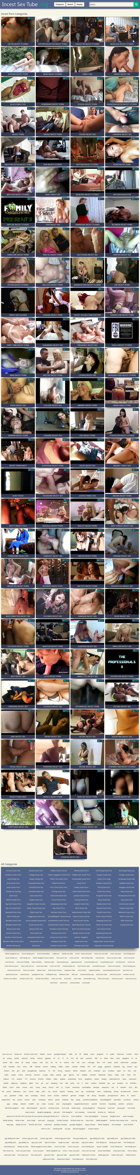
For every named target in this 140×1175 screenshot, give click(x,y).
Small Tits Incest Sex (104, 925)
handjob (11, 1067)
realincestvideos (94, 970)
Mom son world (28, 970)
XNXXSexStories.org (87, 974)
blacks (97, 1079)
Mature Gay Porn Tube (30, 1138)
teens (12, 1087)
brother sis (102, 1112)
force (80, 1079)
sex (49, 1091)
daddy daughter (101, 1120)
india (37, 1091)
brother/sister (126, 1091)
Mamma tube (49, 962)
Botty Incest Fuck (13, 929)
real (135, 1071)
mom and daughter (91, 1116)
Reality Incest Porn (104, 904)
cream (67, 1087)
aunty (28, 1062)
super (119, 1071)
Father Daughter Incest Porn (59, 875)
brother (41, 1079)
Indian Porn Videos (63, 1159)
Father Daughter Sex (12, 954)
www (17, 1062)
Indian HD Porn (131, 1155)
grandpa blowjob (60, 1054)
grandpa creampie (60, 1125)
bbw (112, 1058)
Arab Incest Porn (13, 883)
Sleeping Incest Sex (103, 920)
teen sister (90, 1120)
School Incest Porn (104, 912)
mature (6, 1071)
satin (34, 1100)
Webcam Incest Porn (127, 912)
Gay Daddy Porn (112, 1138)
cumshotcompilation (90, 1100)
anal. (57, 1104)
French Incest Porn (58, 900)
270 (94, 1067)
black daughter (32, 1108)
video (55, 1079)
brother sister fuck (30, 1054)
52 (59, 1058)
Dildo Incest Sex (36, 912)
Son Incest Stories (104, 929)
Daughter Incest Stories (36, 904)
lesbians (123, 1087)
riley (72, 1100)
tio (127, 1083)
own (26, 1095)
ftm (89, 1067)
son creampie (80, 1112)
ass (113, 1083)
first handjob (116, 1125)
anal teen (111, 1108)
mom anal (65, 1108)
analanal (65, 1100)
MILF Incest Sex (81, 908)
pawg (78, 1100)
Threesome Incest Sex (126, 895)
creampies (42, 1100)
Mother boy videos (42, 979)
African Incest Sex (13, 871)
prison (20, 1100)
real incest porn (130, 979)
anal (23, 1071)
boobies (120, 1083)
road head (48, 1125)
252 (89, 1071)
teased (129, 1067)
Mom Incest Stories (81, 920)
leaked (42, 1054)
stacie (8, 1091)
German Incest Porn (58, 912)
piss (104, 1071)
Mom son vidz (57, 979)
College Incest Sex (36, 875)
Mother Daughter (81, 937)
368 (96, 1058)
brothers (133, 1083)
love (37, 1083)
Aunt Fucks (13, 895)
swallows (23, 1083)
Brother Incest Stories (13, 937)
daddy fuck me (21, 1125)
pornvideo (117, 1100)
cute (83, 1062)
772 (26, 1079)
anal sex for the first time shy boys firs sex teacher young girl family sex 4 (33, 1116)
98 (3, 1091)
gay (65, 1075)
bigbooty (14, 1083)
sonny (38, 1087)
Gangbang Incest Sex (59, 904)
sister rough (31, 1120)
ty (62, 1087)
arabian (62, 1079)
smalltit (31, 1104)
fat (52, 1062)
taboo (110, 1075)
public (112, 1054)
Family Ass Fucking (13, 891)
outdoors (130, 1104)
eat (38, 1104)
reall (4, 1067)
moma (24, 1087)
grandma (13, 1095)
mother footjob (62, 1120)
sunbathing (72, 1079)
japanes (48, 1058)
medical (37, 1067)
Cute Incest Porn (36, 895)
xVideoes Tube (64, 974)
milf (57, 1087)
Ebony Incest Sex (36, 929)
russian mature (93, 1129)
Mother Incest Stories (81, 933)
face (129, 1071)
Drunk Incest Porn (36, 925)
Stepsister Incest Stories (103, 945)
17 (63, 1058)
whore (50, 1100)
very (24, 1091)
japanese (108, 1067)
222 (72, 1058)
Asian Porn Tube (9, 1155)
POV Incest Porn (104, 887)
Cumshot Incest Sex (36, 891)
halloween (17, 1091)
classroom (132, 1079)
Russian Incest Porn (103, 908)
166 (78, 1062)
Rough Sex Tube (63, 1142)
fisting (116, 1091)
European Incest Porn (36, 937)
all (76, 1054)
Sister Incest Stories (104, 916)
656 (73, 1062)
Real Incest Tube (101, 974)
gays (8, 1104)
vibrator (23, 1104)
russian (56, 1095)
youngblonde (32, 1071)
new (41, 1062)
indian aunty (76, 1108)
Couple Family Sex (36, 879)
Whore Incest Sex (126, 916)
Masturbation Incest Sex (81, 912)
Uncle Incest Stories (126, 904)
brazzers (37, 1075)
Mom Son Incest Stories (81, 929)
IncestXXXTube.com (91, 962)
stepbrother (6, 1100)
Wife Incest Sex (127, 920)
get (18, 1071)
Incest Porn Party (104, 891)
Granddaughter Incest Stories (59, 916)
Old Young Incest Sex (104, 871)
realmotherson (114, 1079)
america (33, 1079)
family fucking (8, 1120)
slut (112, 1087)
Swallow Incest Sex (126, 883)
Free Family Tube (87, 958)
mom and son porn (11, 966)
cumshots (127, 1100)
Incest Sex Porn (73, 1147)
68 (77, 1058)
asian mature (30, 1112)
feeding (70, 1091)
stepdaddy (112, 1104)
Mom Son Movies (114, 966)
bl (127, 1095)
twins (99, 1091)
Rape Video (75, 1142)
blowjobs (102, 1095)
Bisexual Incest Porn (13, 912)
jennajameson (113, 1095)
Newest (70, 4)
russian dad (91, 1112)
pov (5, 1095)
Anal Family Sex (13, 879)
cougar (45, 1075)
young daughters (89, 1108)
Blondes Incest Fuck (13, 920)
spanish (94, 1104)
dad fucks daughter (12, 1108)
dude (18, 1087)
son (47, 1083)
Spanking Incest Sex (104, 933)
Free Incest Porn (103, 979)
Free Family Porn (129, 954)
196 (134, 1075)
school (42, 1095)
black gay (10, 1125)
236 (13, 1071)
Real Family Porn (9, 1147)
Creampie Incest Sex (36, 883)
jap (109, 1083)
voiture (45, 1067)
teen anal (41, 1120)
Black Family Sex (13, 916)
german (73, 1095)
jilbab (31, 1083)
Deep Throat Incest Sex (36, 908)
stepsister (105, 1087)
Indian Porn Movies (88, 1155)
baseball (102, 1083)
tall (88, 1095)
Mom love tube (41, 966)
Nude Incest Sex (81, 941)
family (32, 1058)
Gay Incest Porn (59, 908)
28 (22, 1062)
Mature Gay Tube (46, 1138)
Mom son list (74, 958)
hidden (48, 1079)
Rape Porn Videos (88, 1142)
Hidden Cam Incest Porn (81, 875)
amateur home (53, 1108)
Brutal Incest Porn (36, 871)
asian (118, 1058)
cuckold (74, 1067)
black (106, 1058)
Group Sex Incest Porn (58, 937)
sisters (135, 1091)
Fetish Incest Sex (58, 883)
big (123, 1067)
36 (54, 1058)
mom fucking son (129, 966)
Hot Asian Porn (23, 1155)
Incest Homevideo (43, 954)
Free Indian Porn (91, 1159)
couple (13, 1075)
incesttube (86, 983)
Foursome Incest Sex (59, 895)
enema (66, 1062)
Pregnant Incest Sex (104, 895)
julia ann (57, 1112)
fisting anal (101, 1108)
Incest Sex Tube (60, 1147)
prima (5, 1062)
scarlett (93, 1083)
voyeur (34, 1062)
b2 (124, 1071)
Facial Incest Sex (36, 941)
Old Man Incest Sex (81, 945)
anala (110, 1062)
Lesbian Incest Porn (81, 895)
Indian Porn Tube (48, 1159)
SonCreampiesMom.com (111, 970)
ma (78, 1083)
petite (57, 1100)
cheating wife (57, 1129)
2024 (136, 1054)
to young (104, 1116)
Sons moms (82, 970)
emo (130, 1087)
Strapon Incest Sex (126, 875)
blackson (42, 1071)
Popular (80, 4)
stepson (68, 1071)
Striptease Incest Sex (126, 879)
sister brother (128, 1125)
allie (11, 1062)
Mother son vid (128, 974)
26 (4, 1058)
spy (136, 1067)
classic (133, 1095)
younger (134, 1062)
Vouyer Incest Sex (126, 908)
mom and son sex (27, 966)
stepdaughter (67, 1104)
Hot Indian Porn (78, 1159)
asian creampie (128, 1116)
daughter (125, 1058)
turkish (16, 1058)
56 (56, 1062)
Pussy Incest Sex (104, 900)
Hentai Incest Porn (81, 871)
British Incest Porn (13, 933)
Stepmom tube (69, 970)
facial (116, 1062)
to (60, 1062)
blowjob (96, 1087)
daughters (88, 1079)
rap (82, 1091)
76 (49, 1071)
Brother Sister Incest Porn (13, 941)
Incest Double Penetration (36, 920)
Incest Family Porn (28, 954)
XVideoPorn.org (51, 974)
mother (129, 1054)
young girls (121, 1108)
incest (49, 1054)
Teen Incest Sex (126, 891)
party (72, 1083)
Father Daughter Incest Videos (43, 958)
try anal (67, 1129)
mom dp (134, 1120)
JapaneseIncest (76, 962)
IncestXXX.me (120, 962)
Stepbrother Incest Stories (104, 941)
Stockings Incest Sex (126, 871)
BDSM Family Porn (13, 900)
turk (61, 1083)
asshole (121, 1104)
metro (20, 1075)
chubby (82, 1067)
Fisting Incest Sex (58, 891)
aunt (31, 1087)
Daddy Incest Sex (36, 900)
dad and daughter (79, 1129)
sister (25, 1067)
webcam (25, 1058)
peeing (58, 1075)
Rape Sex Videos (50, 1142)
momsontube (75, 983)
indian (61, 1067)
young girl (50, 1120)
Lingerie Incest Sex (81, 904)
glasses (71, 1075)
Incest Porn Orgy (103, 879)
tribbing (53, 1067)
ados (43, 1091)
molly (21, 1095)
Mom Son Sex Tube (101, 954)
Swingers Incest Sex (126, 887)
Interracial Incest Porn (81, 891)
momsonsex (9, 962)
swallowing (107, 1091)
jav (42, 1083)
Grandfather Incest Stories (58, 920)
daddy (86, 1054)
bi (132, 1058)
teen (18, 1067)
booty (60, 1071)
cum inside (131, 1108)
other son (65, 1116)
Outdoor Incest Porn (104, 883)
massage (91, 1062)
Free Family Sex (25, 958)
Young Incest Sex (126, 925)
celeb (70, 1054)
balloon (6, 1079)
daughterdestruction (81, 1104)
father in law (19, 1120)
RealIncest (55, 954)
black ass (111, 1112)
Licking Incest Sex (81, 900)
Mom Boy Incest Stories (81, 925)
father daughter (103, 1125)
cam (77, 1091)
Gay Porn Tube (49, 1155)
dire (136, 1087)
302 (54, 1071)
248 (31, 1067)
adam (67, 1067)
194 (12, 1079)
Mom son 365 (55, 966)
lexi (14, 1100)
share (124, 1079)
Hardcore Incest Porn (58, 945)
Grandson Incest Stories (58, 929)
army (44, 1087)
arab (122, 1075)
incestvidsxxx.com (107, 962)
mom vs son (45, 1129)
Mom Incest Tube (84, 966)
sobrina (136, 1100)
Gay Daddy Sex (24, 1142)
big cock (43, 1108)
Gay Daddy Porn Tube (12, 1138)
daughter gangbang (44, 1112)
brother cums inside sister (119, 1120)
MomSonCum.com (13, 970)
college (15, 1104)
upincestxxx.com (12, 974)
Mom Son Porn (115, 954)
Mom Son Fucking (23, 962)
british (75, 1071)
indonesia (120, 1054)
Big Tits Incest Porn (13, 908)
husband (117, 1067)
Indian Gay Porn (103, 1155)
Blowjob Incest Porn (13, 925)
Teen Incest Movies (55, 970)
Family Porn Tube (115, 1142)
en (136, 1058)
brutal (55, 1091)
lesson (51, 1087)
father (5, 1087)
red (78, 1075)
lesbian (6, 1083)
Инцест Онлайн (102, 1147)
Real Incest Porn (115, 974)
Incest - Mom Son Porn (83, 954)
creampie (97, 1071)
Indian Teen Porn (117, 1155)
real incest (53, 983)
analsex (19, 1079)
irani (22, 1108)
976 (103, 1062)
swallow (84, 1075)
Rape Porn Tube (36, 1142)
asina (49, 1095)
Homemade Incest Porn (81, 879)
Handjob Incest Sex (58, 941)
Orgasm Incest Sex (104, 875)
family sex (18, 1054)
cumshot (89, 1058)
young (9, 1058)
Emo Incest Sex (36, 933)
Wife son (75, 974)
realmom (65, 1095)
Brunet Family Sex (13, 945)
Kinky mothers (37, 962)
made (44, 1104)
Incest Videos (132, 1151)
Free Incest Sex (62, 958)
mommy (28, 1075)
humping (54, 1083)
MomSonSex (99, 958)
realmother (125, 1062)
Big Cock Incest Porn (13, 904)
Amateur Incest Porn (13, 875)
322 (46, 1062)
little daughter (67, 1112)
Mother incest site (26, 979)
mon (86, 1083)
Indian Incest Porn (81, 887)
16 (101, 1058)
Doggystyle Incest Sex (36, 916)
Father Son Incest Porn (59, 879)
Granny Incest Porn (58, 933)
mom (92, 1054)
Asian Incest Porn (13, 887)
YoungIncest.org (37, 974)
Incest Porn (81, 883)
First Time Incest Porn (58, 887)
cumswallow (86, 1087)
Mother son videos (10, 979)
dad (66, 1083)
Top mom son (128, 970)
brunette (103, 1104)
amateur (111, 1071)
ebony (94, 1095)
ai (117, 1087)
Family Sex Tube (67, 954)
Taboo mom (41, 970)
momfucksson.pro (98, 966)
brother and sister (35, 1125)
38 (80, 1054)
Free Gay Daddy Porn (80, 1138)
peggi (100, 1067)
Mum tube (77, 979)
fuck (98, 1062)
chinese (40, 1058)
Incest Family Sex (11, 958)
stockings (34, 1095)
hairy (52, 1075)
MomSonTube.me (69, 966)
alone (123, 1095)
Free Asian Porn (36, 1155)
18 (67, 1058)
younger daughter (76, 1125)
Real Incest (63, 983)
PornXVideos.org (89, 979)
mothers (93, 1075)
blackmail (102, 1075)
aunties (62, 1091)
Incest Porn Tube (119, 1151)
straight (81, 1095)
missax (27, 1100)
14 (107, 1054)
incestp (50, 1104)
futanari (83, 1071)
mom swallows (76, 1116)
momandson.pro (63, 962)
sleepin (104, 1079)
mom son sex (7, 1054)
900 (81, 1058)
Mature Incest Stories (81, 916)
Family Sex (36, 945)
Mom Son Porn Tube (114, 958)
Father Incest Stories (59, 871)
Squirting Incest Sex (104, 937)
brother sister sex (77, 1120)
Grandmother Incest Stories (59, 925)
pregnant (100, 1054)
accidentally (90, 1091)
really (117, 1075)
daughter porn (115, 1116)
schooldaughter (105, 1100)
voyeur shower (90, 1125)
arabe (6, 1075)
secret (31, 1091)
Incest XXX (131, 962)
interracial (75, 1087)
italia (128, 1075)
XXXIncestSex (24, 974)
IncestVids (67, 979)
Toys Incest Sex (127, 900)
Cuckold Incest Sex (36, 887)
